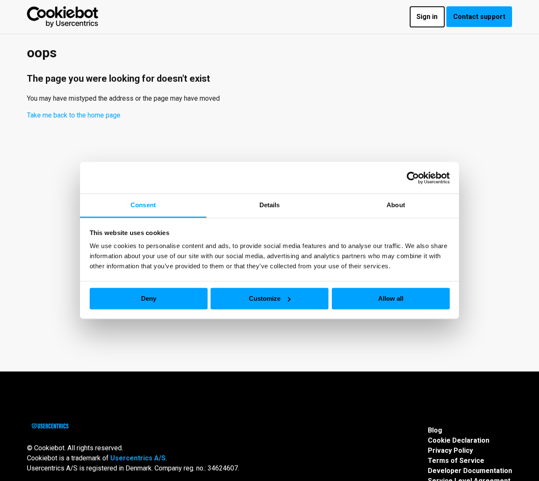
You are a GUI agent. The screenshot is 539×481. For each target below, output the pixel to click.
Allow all (390, 298)
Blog (435, 430)
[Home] (62, 16)
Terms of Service (456, 461)
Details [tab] (269, 204)
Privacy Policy (450, 450)
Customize (264, 298)
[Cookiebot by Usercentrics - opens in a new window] (413, 177)
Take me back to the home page (73, 115)
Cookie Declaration (458, 440)
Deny (148, 298)
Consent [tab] (143, 204)
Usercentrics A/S (137, 458)
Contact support (479, 17)
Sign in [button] (427, 17)
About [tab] (396, 204)
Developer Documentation (470, 471)
